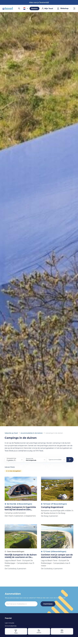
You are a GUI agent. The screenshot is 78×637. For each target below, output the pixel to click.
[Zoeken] (19, 8)
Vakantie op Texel (11, 433)
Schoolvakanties (10, 626)
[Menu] (74, 8)
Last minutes (9, 623)
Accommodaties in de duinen (32, 433)
